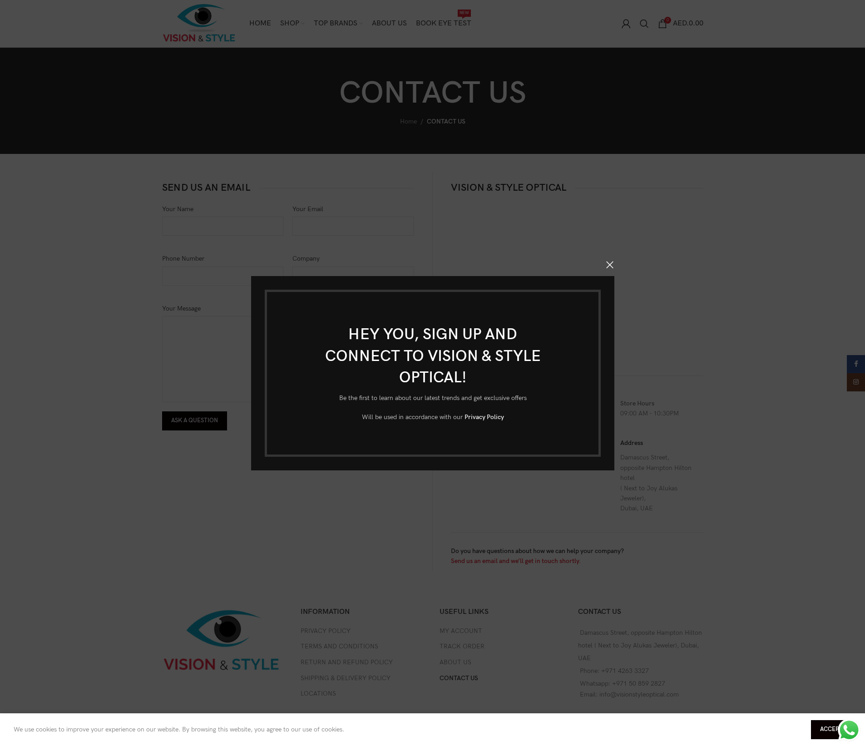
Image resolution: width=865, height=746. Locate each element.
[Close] (609, 264)
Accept (831, 729)
